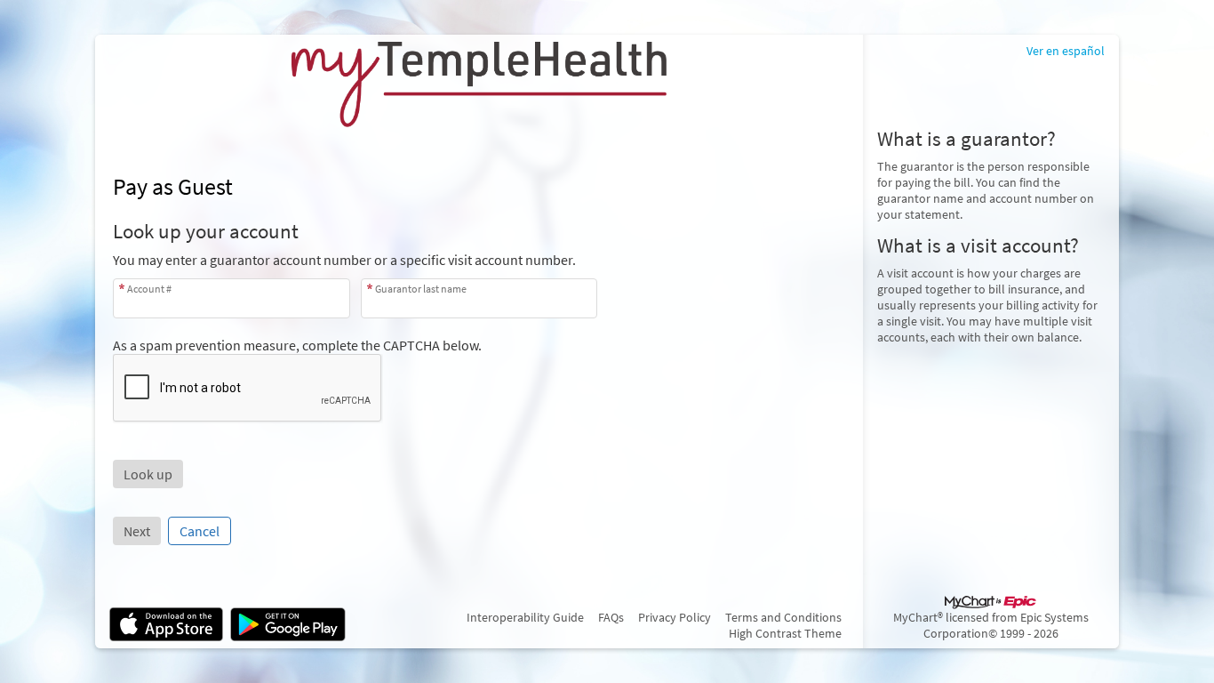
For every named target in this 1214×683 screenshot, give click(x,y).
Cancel (200, 531)
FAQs (611, 617)
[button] (148, 474)
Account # (149, 288)
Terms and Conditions (783, 617)
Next (137, 531)
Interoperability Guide (525, 617)
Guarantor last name (421, 288)
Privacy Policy (674, 617)
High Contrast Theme (785, 633)
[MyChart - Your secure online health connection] (479, 84)
